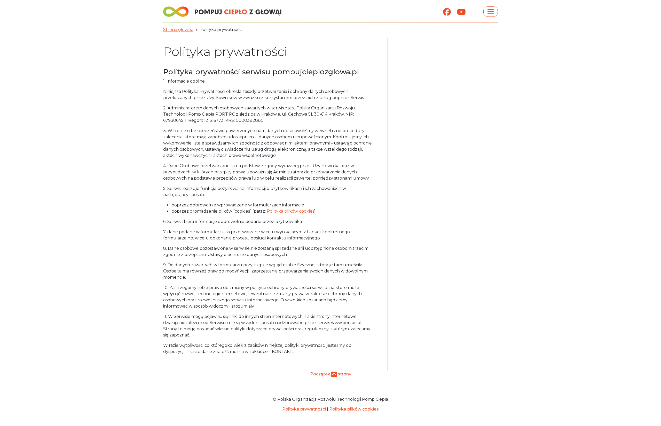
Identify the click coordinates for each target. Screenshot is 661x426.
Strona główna (178, 29)
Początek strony (330, 374)
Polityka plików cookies (290, 211)
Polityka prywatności (304, 409)
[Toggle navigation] (490, 11)
